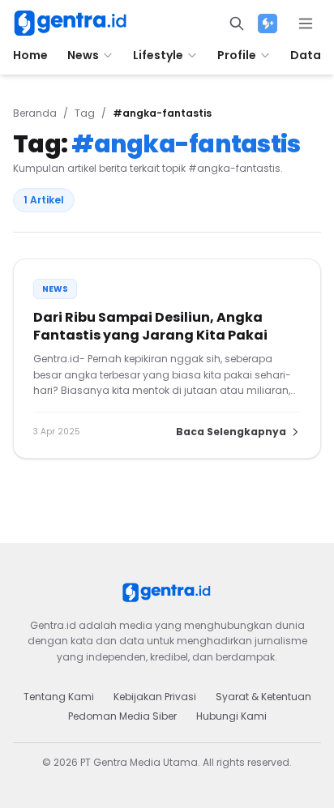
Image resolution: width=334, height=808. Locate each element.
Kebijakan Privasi (154, 696)
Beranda (35, 113)
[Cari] (237, 23)
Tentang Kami (59, 696)
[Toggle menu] (305, 23)
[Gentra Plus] (267, 23)
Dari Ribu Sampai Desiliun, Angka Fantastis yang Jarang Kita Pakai (150, 326)
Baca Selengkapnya (231, 431)
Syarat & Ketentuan (263, 696)
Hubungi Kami (231, 716)
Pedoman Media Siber (122, 716)
